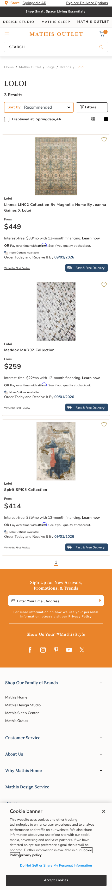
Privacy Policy (80, 617)
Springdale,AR (48, 119)
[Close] (103, 811)
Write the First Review (17, 268)
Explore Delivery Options (87, 3)
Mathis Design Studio (23, 705)
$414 (12, 506)
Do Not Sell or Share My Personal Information (56, 865)
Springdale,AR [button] (34, 3)
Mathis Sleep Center (22, 712)
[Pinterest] (56, 650)
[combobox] (56, 47)
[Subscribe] (100, 600)
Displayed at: (36, 119)
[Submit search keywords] (101, 47)
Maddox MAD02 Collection (29, 350)
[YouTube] (69, 650)
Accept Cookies (56, 880)
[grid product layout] (93, 119)
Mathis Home (16, 697)
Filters (90, 107)
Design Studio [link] (18, 22)
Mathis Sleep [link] (56, 22)
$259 (12, 366)
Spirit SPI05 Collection (25, 489)
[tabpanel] (56, 324)
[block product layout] (106, 119)
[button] (7, 34)
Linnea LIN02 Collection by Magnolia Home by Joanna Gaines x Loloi (55, 207)
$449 (12, 227)
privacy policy (30, 855)
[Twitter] (82, 650)
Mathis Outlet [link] (93, 22)
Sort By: (14, 107)
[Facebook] (30, 650)
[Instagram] (43, 650)
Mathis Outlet (16, 720)
